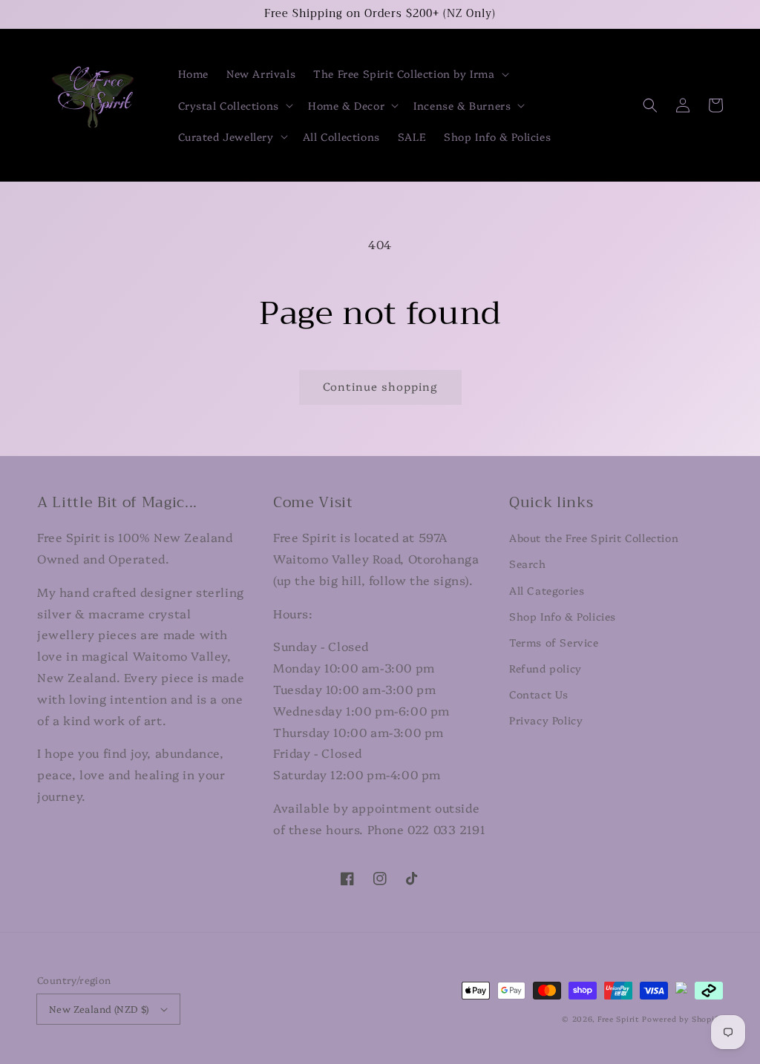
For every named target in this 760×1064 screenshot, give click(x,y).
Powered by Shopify (682, 1019)
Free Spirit (618, 1019)
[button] (409, 73)
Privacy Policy (546, 720)
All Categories (546, 590)
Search (527, 563)
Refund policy (545, 668)
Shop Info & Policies (562, 616)
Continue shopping (380, 386)
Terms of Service (554, 642)
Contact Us (539, 694)
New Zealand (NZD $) (99, 1008)
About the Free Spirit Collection (593, 537)
